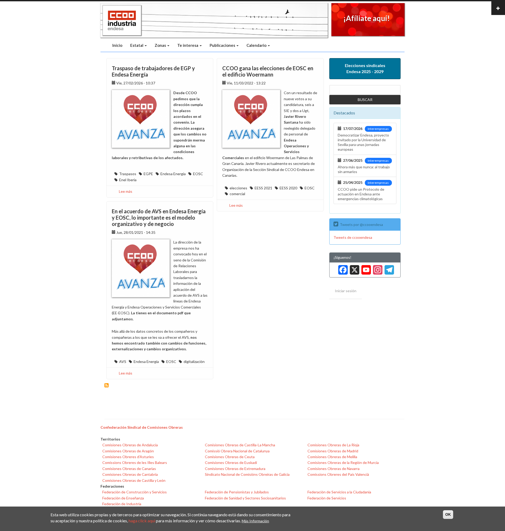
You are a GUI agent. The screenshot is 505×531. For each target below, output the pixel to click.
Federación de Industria (121, 504)
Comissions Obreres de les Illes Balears (134, 462)
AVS (122, 361)
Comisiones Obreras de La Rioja (333, 445)
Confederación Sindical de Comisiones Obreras (141, 427)
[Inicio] (122, 20)
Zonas (161, 45)
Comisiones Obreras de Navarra (333, 468)
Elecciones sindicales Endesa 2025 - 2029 (365, 68)
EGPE (148, 173)
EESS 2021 (263, 188)
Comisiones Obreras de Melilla (332, 456)
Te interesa (188, 45)
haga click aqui (142, 520)
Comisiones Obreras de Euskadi (231, 462)
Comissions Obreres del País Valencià (338, 474)
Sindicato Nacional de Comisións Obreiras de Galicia (247, 474)
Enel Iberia (128, 180)
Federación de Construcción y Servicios (134, 492)
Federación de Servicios (326, 498)
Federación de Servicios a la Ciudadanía (339, 492)
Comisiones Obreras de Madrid (332, 451)
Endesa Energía (173, 173)
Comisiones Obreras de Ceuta (230, 456)
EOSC (198, 173)
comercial (237, 193)
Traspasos (127, 173)
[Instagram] (376, 268)
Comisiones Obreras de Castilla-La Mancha (240, 445)
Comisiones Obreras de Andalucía (130, 445)
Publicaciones (223, 45)
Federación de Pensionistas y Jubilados (237, 492)
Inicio (117, 45)
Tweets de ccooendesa (353, 237)
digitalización (194, 361)
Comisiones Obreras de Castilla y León (133, 480)
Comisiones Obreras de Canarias (129, 468)
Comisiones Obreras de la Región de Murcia (343, 462)
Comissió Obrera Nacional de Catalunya (237, 451)
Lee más (125, 191)
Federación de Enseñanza (123, 498)
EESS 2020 (288, 188)
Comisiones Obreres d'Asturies (128, 456)
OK (448, 514)
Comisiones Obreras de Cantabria (130, 474)
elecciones (238, 188)
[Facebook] (342, 268)
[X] (353, 268)
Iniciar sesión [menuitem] (345, 291)
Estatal (137, 45)
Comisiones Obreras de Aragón (128, 451)
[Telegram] (388, 268)
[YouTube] (365, 268)
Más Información (255, 521)
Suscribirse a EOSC (106, 385)
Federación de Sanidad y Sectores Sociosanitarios (245, 498)
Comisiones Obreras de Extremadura (235, 468)
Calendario (256, 45)
